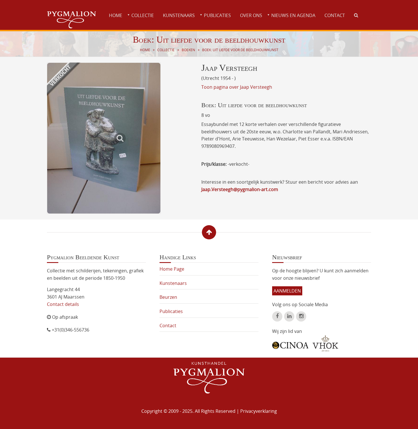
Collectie (142, 15)
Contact (334, 15)
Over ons (251, 15)
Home (115, 15)
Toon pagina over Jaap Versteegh (236, 87)
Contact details (63, 304)
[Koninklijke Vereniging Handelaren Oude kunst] (325, 343)
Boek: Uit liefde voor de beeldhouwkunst (240, 49)
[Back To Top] (209, 232)
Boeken (188, 49)
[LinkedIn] (289, 316)
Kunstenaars (179, 15)
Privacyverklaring (258, 411)
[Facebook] (277, 316)
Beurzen (168, 297)
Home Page (172, 269)
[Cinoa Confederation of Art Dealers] (290, 343)
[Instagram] (301, 316)
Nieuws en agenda (293, 15)
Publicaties (217, 15)
